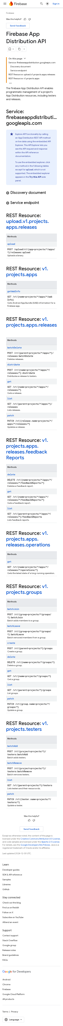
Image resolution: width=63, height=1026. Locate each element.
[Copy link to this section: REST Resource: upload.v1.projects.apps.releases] (40, 227)
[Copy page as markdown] (19, 49)
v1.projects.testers (27, 726)
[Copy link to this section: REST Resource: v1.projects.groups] (45, 592)
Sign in (56, 3)
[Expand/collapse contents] (25, 58)
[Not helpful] (29, 19)
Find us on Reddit (10, 907)
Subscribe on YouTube (12, 917)
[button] (31, 192)
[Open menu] (5, 3)
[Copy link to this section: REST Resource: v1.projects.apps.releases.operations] (53, 545)
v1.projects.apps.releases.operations (28, 539)
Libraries (6, 884)
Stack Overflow (9, 940)
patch (10, 415)
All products (8, 999)
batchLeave (13, 626)
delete (11, 474)
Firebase (10, 13)
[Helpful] (25, 19)
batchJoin (13, 609)
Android (6, 979)
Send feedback (18, 25)
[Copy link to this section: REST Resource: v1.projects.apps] (40, 275)
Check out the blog (11, 902)
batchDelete (14, 347)
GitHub (5, 889)
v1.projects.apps (27, 271)
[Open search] (41, 4)
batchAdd (12, 746)
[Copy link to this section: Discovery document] (49, 193)
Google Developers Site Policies (35, 845)
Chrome (6, 984)
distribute (13, 364)
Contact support (10, 935)
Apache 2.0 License (50, 842)
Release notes (9, 950)
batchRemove (14, 763)
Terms (5, 1011)
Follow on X (7, 912)
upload (11, 243)
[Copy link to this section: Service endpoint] (42, 203)
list (9, 398)
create (11, 642)
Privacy (14, 1011)
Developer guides (10, 869)
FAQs (5, 960)
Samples (6, 879)
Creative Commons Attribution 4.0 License (40, 838)
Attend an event (10, 922)
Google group (9, 945)
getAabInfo (13, 291)
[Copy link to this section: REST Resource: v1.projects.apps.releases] (9, 331)
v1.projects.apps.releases (31, 322)
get (9, 381)
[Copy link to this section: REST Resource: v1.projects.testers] (45, 729)
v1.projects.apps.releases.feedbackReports (27, 449)
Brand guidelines (10, 955)
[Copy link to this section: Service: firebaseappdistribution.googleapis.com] (45, 123)
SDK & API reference (12, 874)
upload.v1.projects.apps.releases (27, 224)
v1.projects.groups (27, 589)
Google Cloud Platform (13, 994)
